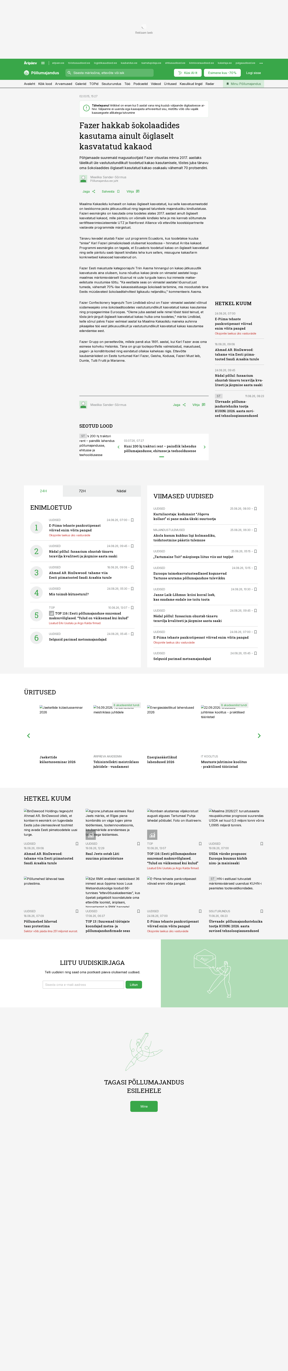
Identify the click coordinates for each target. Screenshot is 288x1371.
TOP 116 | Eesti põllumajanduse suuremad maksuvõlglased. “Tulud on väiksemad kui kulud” (172, 858)
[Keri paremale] (205, 447)
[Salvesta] (132, 520)
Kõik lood (45, 84)
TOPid (93, 84)
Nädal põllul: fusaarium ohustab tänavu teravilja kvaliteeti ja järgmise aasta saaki (239, 380)
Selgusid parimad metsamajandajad (78, 639)
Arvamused (63, 84)
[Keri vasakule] (118, 447)
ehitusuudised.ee (175, 62)
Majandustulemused (169, 530)
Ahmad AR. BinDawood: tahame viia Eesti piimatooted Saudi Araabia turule (237, 354)
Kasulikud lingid (191, 84)
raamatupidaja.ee (151, 62)
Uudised (55, 520)
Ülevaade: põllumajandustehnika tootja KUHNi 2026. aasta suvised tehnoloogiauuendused (236, 926)
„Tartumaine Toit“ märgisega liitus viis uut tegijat (193, 557)
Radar (210, 84)
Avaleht (29, 84)
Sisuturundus (111, 84)
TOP (52, 607)
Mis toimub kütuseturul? (69, 594)
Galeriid (80, 84)
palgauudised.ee (245, 62)
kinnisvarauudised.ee (201, 62)
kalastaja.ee (225, 62)
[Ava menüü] (43, 63)
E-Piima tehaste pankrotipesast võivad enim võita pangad (233, 323)
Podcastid (140, 84)
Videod (156, 84)
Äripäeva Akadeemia (107, 756)
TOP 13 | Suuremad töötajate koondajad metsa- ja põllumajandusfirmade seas (108, 926)
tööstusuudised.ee (79, 62)
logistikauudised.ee (105, 62)
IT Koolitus (209, 756)
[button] (83, 985)
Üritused (170, 84)
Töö (127, 84)
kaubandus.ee (129, 62)
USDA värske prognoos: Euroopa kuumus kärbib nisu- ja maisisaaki (228, 858)
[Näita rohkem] (261, 63)
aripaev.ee (58, 62)
